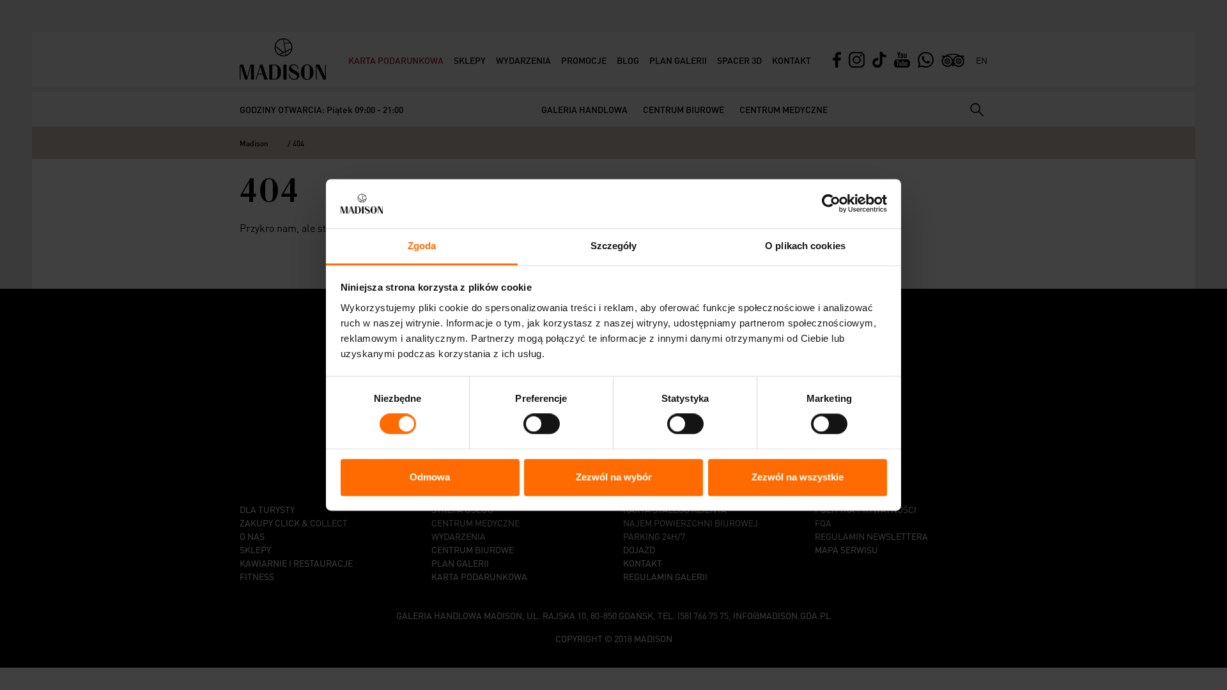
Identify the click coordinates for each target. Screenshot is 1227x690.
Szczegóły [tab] (613, 245)
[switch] (541, 424)
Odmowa (430, 476)
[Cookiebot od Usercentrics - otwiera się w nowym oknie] (831, 203)
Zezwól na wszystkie (798, 476)
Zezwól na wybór (614, 476)
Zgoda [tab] (422, 245)
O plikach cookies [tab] (805, 245)
